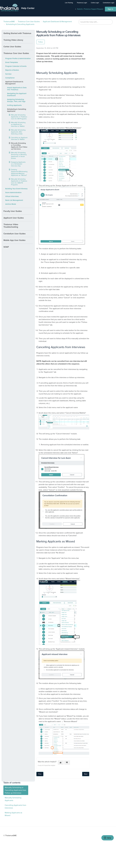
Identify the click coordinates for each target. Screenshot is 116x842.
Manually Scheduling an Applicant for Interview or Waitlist (18, 124)
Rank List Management (14, 200)
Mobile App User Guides (14, 240)
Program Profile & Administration (18, 58)
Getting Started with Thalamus (17, 33)
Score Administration (13, 192)
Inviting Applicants (14, 105)
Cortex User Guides (12, 46)
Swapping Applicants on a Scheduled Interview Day (18, 164)
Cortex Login (95, 3)
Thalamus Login (82, 3)
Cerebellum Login (108, 3)
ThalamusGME (9, 21)
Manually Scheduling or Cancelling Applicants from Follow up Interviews (19, 146)
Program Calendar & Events (16, 66)
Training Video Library (13, 40)
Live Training (69, 3)
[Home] (9, 8)
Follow (40, 42)
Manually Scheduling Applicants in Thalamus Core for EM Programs (19, 117)
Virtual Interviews (12, 196)
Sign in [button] (110, 9)
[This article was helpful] (61, 762)
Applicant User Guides (14, 218)
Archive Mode (10, 204)
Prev (39, 774)
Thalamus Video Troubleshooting (11, 225)
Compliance (9, 78)
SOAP (6, 247)
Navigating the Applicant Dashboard (16, 94)
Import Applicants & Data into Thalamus (17, 89)
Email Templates (11, 62)
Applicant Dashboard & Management (57, 21)
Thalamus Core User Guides (29, 21)
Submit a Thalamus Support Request (90, 9)
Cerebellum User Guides (15, 233)
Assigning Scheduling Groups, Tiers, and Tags (16, 100)
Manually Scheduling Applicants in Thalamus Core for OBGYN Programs (19, 182)
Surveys (8, 74)
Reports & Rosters (12, 70)
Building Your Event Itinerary (16, 189)
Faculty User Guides (13, 211)
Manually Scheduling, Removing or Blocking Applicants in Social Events (19, 155)
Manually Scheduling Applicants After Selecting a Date (18, 132)
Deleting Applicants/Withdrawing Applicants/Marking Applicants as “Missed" (19, 172)
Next (85, 774)
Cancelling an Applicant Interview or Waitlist (19, 138)
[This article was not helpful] (67, 762)
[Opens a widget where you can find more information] (107, 838)
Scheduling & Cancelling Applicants (20, 24)
